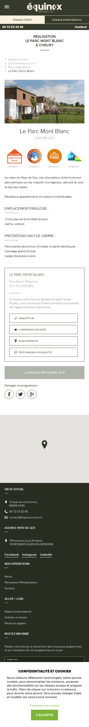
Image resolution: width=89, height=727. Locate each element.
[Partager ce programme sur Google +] (32, 394)
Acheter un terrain (16, 617)
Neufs (8, 576)
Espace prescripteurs (18, 611)
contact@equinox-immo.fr (25, 517)
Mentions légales (15, 623)
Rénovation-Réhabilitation (21, 582)
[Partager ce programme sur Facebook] (9, 394)
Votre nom (12, 659)
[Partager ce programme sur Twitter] (20, 394)
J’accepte (44, 715)
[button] (44, 444)
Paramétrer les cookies (44, 705)
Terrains (9, 588)
